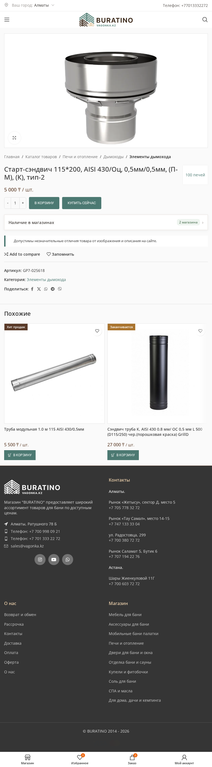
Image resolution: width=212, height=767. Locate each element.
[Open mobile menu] (6, 19)
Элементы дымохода (150, 156)
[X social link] (39, 289)
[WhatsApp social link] (46, 289)
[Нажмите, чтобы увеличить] (14, 138)
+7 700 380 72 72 (124, 699)
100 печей (195, 174)
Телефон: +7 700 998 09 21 (35, 690)
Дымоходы (114, 156)
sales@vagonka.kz (27, 705)
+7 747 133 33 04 (124, 683)
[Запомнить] (97, 490)
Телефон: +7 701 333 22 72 (35, 698)
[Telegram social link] (52, 289)
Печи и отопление (80, 156)
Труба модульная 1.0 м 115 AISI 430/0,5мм (44, 588)
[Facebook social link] (32, 289)
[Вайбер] (59, 289)
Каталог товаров (41, 156)
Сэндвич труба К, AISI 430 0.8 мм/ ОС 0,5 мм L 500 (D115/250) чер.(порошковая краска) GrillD (154, 591)
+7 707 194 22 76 (124, 716)
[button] (20, 615)
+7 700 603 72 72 (124, 743)
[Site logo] (106, 19)
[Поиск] (205, 19)
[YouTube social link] (53, 719)
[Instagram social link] (40, 719)
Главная (12, 156)
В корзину (44, 203)
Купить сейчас (82, 203)
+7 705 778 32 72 (124, 667)
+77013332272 (194, 5)
